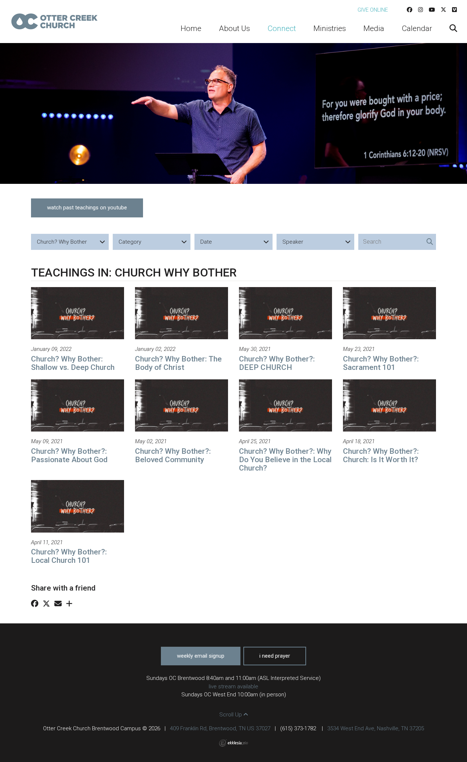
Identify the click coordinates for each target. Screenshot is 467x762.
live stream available (233, 686)
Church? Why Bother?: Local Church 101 (69, 556)
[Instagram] (420, 10)
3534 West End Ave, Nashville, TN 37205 (375, 728)
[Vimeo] (454, 10)
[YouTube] (432, 10)
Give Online (373, 10)
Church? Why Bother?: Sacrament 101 (381, 363)
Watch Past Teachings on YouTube (87, 207)
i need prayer (274, 656)
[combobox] (70, 242)
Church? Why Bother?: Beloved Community (173, 455)
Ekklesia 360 (233, 743)
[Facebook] (409, 10)
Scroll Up (231, 714)
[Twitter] (443, 10)
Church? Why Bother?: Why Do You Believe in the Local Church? (285, 459)
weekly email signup (200, 656)
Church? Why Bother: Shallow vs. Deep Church (73, 363)
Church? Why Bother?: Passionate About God (69, 455)
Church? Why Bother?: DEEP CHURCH (277, 363)
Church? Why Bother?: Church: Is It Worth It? (381, 455)
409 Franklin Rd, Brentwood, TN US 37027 (220, 728)
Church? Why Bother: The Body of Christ (178, 363)
